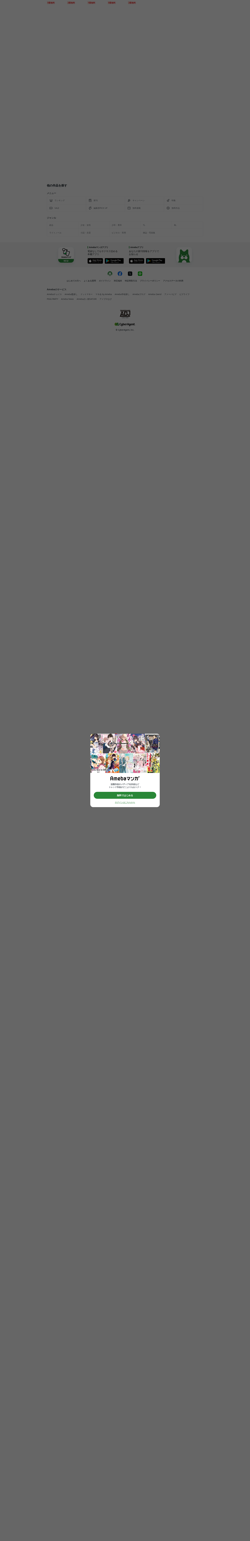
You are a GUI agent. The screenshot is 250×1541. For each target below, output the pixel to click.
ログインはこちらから (125, 802)
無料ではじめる (125, 795)
